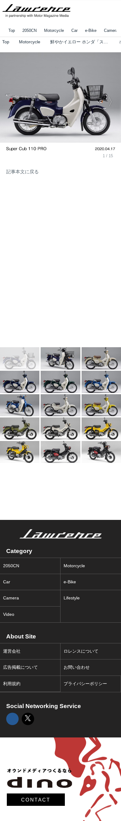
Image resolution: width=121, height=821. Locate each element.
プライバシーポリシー (85, 683)
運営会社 (11, 651)
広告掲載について (20, 667)
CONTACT (36, 799)
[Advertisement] (46, 225)
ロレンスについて (81, 651)
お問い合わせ (77, 667)
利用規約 (11, 683)
